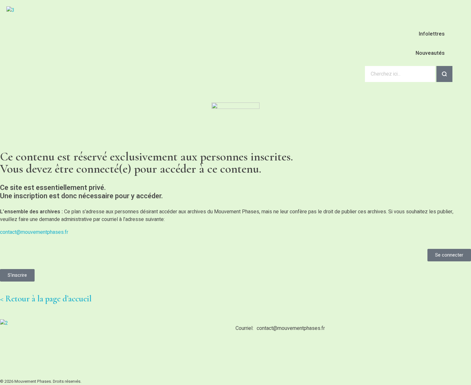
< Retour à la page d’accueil (46, 298)
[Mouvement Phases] (62, 40)
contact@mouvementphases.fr (34, 232)
